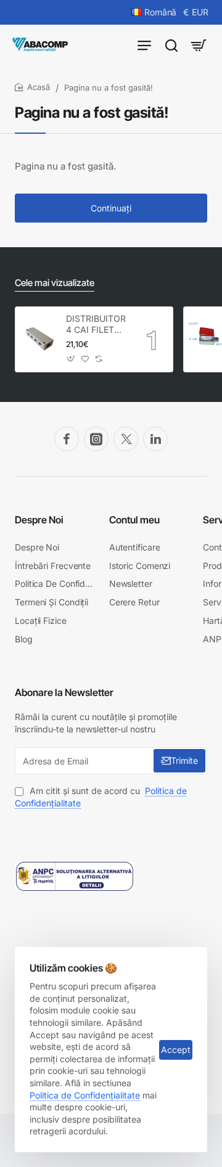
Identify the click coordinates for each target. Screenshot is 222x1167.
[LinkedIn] (155, 439)
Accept (176, 1049)
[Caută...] (171, 45)
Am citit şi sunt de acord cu (101, 796)
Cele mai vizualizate (54, 283)
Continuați (111, 208)
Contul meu (134, 520)
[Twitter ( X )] (125, 439)
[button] (70, 359)
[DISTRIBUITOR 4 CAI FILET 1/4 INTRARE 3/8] (38, 339)
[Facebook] (66, 439)
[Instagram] (96, 439)
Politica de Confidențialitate (85, 1095)
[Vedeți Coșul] (198, 45)
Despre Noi (39, 520)
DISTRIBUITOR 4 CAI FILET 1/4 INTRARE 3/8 (96, 324)
